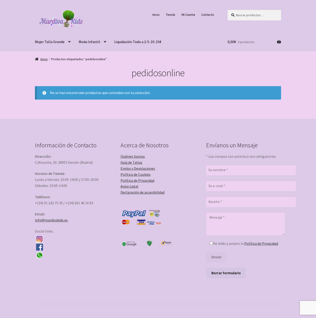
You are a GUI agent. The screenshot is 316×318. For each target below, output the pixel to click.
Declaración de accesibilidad (142, 192)
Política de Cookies (136, 174)
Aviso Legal (129, 186)
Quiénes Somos (133, 156)
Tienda (170, 15)
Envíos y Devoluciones (138, 168)
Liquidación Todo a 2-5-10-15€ (137, 41)
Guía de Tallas (131, 162)
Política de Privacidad (137, 180)
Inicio (156, 15)
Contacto (207, 15)
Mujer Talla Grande (50, 41)
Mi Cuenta (188, 15)
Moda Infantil (89, 41)
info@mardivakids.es (51, 220)
